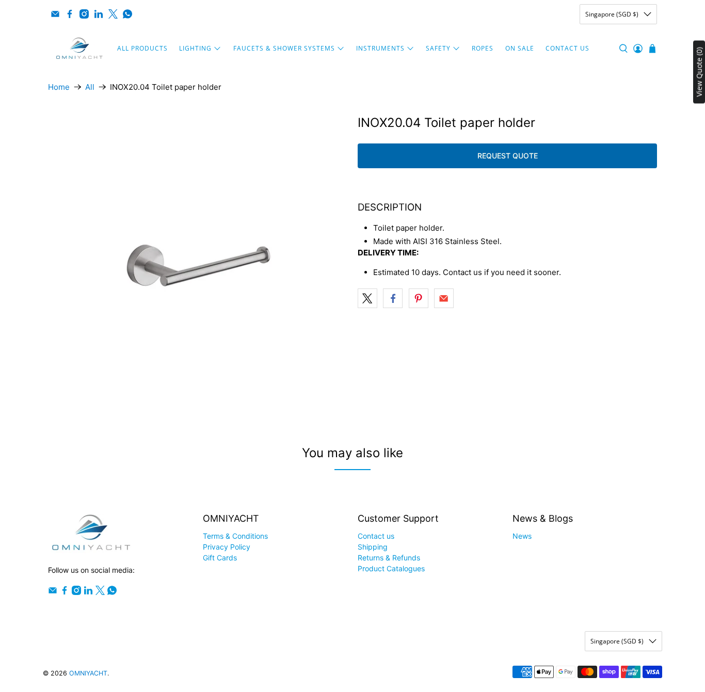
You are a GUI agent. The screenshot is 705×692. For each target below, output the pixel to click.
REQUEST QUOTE (507, 155)
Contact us (376, 536)
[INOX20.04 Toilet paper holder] (197, 265)
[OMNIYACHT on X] (113, 14)
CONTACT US (567, 48)
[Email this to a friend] (444, 298)
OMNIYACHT (88, 673)
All (89, 87)
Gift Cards (220, 557)
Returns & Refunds (389, 557)
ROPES (482, 48)
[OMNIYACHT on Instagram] (84, 14)
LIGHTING (195, 48)
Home (59, 87)
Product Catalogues (391, 568)
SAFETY (438, 48)
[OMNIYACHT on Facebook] (69, 14)
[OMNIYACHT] (79, 48)
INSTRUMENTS (380, 48)
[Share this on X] (367, 298)
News (522, 536)
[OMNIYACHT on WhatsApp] (127, 14)
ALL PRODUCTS (142, 48)
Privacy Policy (226, 546)
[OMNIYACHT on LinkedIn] (98, 14)
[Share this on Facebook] (393, 298)
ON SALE (519, 48)
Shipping (373, 546)
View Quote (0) (699, 72)
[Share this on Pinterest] (418, 298)
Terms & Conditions (235, 536)
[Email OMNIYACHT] (55, 14)
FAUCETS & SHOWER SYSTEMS (284, 48)
